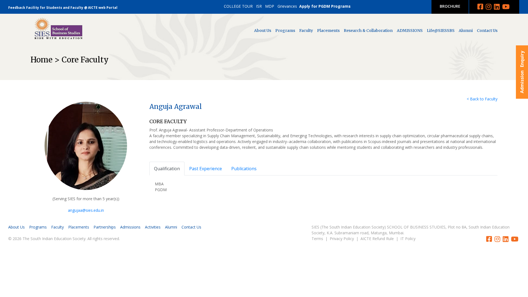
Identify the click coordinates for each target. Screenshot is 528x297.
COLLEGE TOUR (238, 6)
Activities (153, 227)
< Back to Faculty (482, 98)
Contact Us (487, 30)
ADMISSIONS (410, 30)
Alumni (466, 30)
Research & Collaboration (368, 30)
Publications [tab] (244, 169)
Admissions (130, 227)
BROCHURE (450, 6)
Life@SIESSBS (441, 30)
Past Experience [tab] (205, 169)
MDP (269, 6)
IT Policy (408, 238)
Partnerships (105, 227)
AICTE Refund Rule (377, 238)
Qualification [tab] (167, 169)
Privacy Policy (342, 238)
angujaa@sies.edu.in (86, 210)
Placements (328, 30)
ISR (259, 6)
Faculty (306, 30)
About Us (262, 30)
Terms (317, 238)
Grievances (287, 6)
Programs (285, 30)
